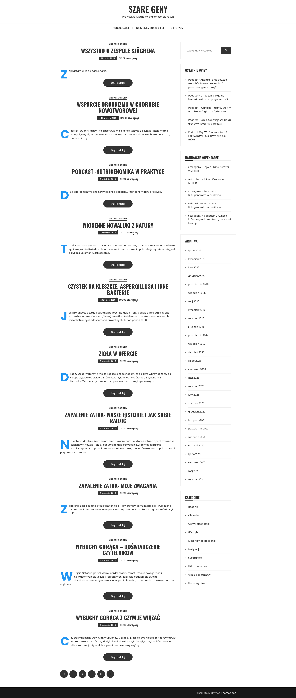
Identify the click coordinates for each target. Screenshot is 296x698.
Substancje (195, 558)
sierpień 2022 (196, 445)
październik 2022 (198, 428)
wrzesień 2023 (197, 344)
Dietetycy (177, 28)
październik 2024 (198, 335)
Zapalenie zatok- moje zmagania (118, 485)
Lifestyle (193, 532)
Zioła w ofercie (118, 353)
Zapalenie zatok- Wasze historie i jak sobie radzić (118, 418)
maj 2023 (193, 378)
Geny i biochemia (199, 524)
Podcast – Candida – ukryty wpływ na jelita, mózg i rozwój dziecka (209, 109)
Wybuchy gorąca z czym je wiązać (118, 617)
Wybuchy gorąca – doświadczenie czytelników (118, 549)
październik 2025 (198, 284)
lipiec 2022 (194, 454)
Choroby (193, 515)
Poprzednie (64, 674)
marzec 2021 (196, 479)
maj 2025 (193, 301)
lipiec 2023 (194, 361)
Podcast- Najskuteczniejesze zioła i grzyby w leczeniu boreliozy (209, 121)
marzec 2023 (196, 386)
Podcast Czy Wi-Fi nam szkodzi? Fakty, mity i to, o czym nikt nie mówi (208, 135)
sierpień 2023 (196, 352)
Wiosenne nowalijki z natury (118, 225)
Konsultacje (121, 28)
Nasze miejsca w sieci (150, 28)
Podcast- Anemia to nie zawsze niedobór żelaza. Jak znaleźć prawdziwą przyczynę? (207, 83)
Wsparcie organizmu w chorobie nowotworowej (118, 107)
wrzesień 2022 (197, 437)
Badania (193, 507)
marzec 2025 (196, 318)
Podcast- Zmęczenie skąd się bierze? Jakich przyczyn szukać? (208, 97)
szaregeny (131, 58)
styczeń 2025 (196, 327)
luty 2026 (193, 267)
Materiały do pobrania (202, 541)
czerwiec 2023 (197, 369)
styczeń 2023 (196, 403)
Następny (110, 674)
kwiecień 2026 (197, 259)
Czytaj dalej (118, 82)
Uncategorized (118, 44)
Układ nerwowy (197, 566)
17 (101, 674)
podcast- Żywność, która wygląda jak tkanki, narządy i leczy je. (209, 219)
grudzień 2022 (196, 411)
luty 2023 (193, 394)
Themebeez (228, 693)
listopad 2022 (196, 420)
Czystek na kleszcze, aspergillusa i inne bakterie (118, 289)
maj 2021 (193, 471)
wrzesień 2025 (197, 293)
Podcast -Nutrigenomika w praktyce (118, 171)
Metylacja (194, 549)
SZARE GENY (148, 9)
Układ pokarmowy (199, 575)
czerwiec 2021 (196, 462)
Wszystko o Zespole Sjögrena (118, 50)
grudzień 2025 (196, 276)
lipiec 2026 (194, 250)
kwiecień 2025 (197, 310)
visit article (195, 203)
